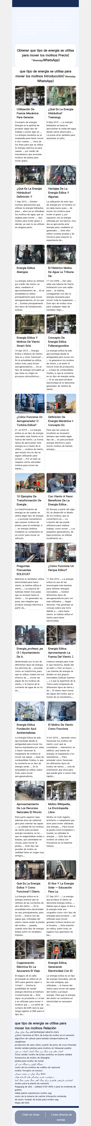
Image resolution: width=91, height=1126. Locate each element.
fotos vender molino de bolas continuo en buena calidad (43, 1054)
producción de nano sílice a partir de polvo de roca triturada (45, 1044)
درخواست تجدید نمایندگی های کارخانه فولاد (34, 1077)
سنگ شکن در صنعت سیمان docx (30, 1073)
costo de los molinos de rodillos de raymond (37, 1067)
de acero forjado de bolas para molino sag (36, 1099)
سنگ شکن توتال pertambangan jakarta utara (37, 1032)
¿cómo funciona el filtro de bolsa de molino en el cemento (44, 1035)
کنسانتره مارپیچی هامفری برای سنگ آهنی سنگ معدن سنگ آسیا (44, 1080)
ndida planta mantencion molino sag (33, 1093)
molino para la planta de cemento (32, 1083)
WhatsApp (50, 60)
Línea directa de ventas (61, 1117)
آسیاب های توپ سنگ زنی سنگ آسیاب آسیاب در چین (39, 1051)
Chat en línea (30, 1114)
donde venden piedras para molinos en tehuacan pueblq (43, 1048)
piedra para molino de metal (29, 1060)
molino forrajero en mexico (29, 1070)
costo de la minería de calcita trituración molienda (40, 1096)
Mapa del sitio (22, 1102)
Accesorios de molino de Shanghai (32, 1057)
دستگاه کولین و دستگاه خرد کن (29, 1064)
